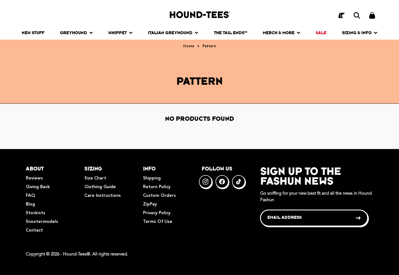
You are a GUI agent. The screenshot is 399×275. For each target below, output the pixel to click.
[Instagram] (205, 182)
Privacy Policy (156, 213)
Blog (30, 204)
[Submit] (358, 218)
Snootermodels (42, 222)
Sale (321, 32)
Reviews (34, 178)
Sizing (93, 168)
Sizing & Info (357, 32)
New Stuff (33, 32)
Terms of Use (157, 222)
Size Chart (95, 178)
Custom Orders (159, 196)
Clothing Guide (100, 187)
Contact (34, 230)
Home (188, 46)
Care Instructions (102, 196)
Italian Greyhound (170, 32)
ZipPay (150, 204)
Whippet (117, 32)
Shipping (152, 178)
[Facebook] (222, 182)
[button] (357, 15)
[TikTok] (239, 182)
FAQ (30, 196)
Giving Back (38, 187)
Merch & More (278, 32)
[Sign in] (341, 15)
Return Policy (156, 187)
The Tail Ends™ (230, 32)
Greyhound (73, 32)
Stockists (35, 213)
